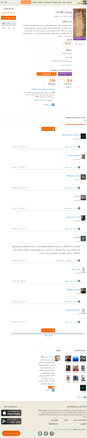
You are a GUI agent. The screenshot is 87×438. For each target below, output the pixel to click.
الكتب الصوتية (57, 2)
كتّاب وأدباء (67, 43)
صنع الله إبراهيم (63, 16)
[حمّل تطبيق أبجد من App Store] (11, 413)
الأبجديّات (69, 2)
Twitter (76, 43)
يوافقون (69, 260)
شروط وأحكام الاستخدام (58, 429)
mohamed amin (83, 382)
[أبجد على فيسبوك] (51, 433)
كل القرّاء (80, 397)
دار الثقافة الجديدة (66, 65)
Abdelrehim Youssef (83, 392)
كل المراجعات (48, 335)
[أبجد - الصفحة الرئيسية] (79, 2)
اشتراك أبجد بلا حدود (80, 420)
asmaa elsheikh (40, 100)
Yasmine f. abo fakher (68, 382)
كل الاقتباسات (46, 105)
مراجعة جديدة (7, 17)
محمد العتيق (76, 382)
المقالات (34, 2)
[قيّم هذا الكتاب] (8, 12)
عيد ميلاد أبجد (48, 2)
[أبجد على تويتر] (46, 433)
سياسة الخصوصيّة (69, 429)
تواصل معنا (54, 420)
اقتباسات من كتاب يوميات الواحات (42, 89)
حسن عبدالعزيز (83, 372)
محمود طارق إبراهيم (83, 362)
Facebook (79, 43)
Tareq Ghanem (68, 362)
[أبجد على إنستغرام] (40, 433)
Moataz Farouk (76, 372)
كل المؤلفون (49, 390)
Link (19, 146)
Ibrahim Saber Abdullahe (76, 362)
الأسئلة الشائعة (53, 423)
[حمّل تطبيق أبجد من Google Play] (11, 421)
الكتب (63, 2)
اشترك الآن (47, 73)
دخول (2, 2)
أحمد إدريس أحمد (68, 372)
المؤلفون (40, 2)
